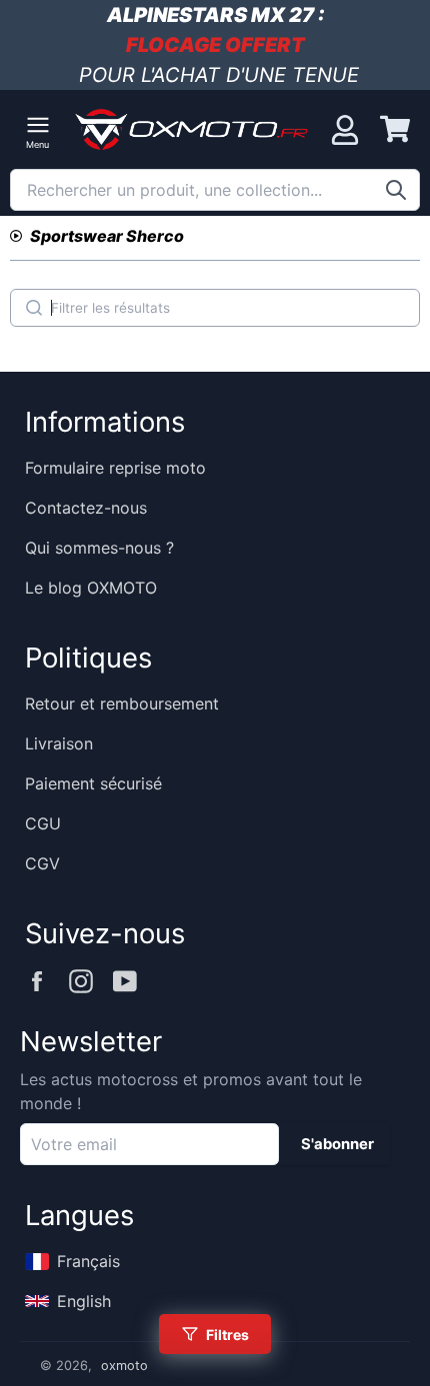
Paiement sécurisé (93, 783)
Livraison (59, 743)
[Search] (34, 308)
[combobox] (215, 190)
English (84, 1301)
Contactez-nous (86, 508)
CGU (43, 823)
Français (88, 1261)
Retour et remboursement (122, 703)
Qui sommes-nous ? (99, 548)
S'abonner (337, 1144)
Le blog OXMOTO (91, 588)
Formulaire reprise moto (115, 468)
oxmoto (124, 1365)
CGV (42, 863)
